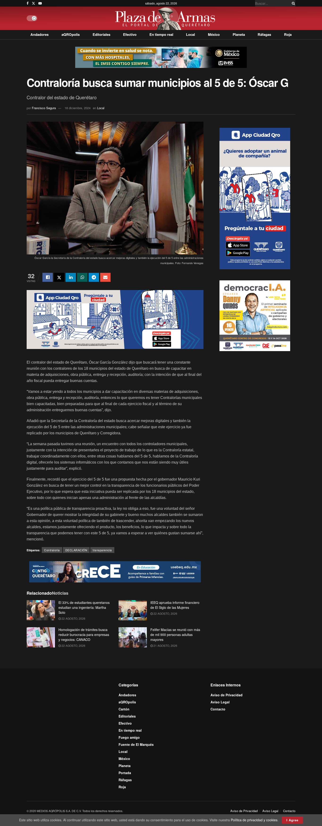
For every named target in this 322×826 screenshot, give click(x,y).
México (214, 34)
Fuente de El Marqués (136, 744)
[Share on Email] (105, 277)
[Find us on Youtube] (40, 3)
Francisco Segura (44, 108)
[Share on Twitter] (59, 277)
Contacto (218, 709)
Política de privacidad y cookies (254, 820)
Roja (288, 34)
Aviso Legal (220, 702)
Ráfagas (264, 34)
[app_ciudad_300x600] (254, 197)
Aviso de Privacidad (227, 695)
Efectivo (129, 34)
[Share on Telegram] (94, 277)
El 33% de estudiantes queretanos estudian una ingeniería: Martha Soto (84, 607)
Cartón (124, 709)
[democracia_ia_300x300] (254, 315)
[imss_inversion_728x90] (161, 56)
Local (190, 34)
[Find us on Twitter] (33, 3)
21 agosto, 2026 (165, 645)
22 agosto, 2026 (73, 618)
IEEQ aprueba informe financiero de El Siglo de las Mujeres (174, 605)
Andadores (39, 34)
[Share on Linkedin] (71, 277)
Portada (125, 772)
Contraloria (52, 550)
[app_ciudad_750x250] (115, 318)
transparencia (102, 550)
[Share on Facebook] (47, 277)
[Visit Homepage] (166, 18)
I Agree (292, 820)
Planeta (239, 34)
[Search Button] (292, 3)
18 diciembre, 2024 (78, 108)
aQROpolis (71, 34)
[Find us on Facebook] (28, 3)
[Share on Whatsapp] (82, 277)
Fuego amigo (129, 737)
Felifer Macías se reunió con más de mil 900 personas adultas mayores (175, 634)
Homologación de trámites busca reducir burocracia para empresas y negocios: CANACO (83, 634)
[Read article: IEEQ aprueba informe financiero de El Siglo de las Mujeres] (133, 610)
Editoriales (101, 34)
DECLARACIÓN (76, 550)
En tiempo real (161, 34)
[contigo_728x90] (115, 571)
